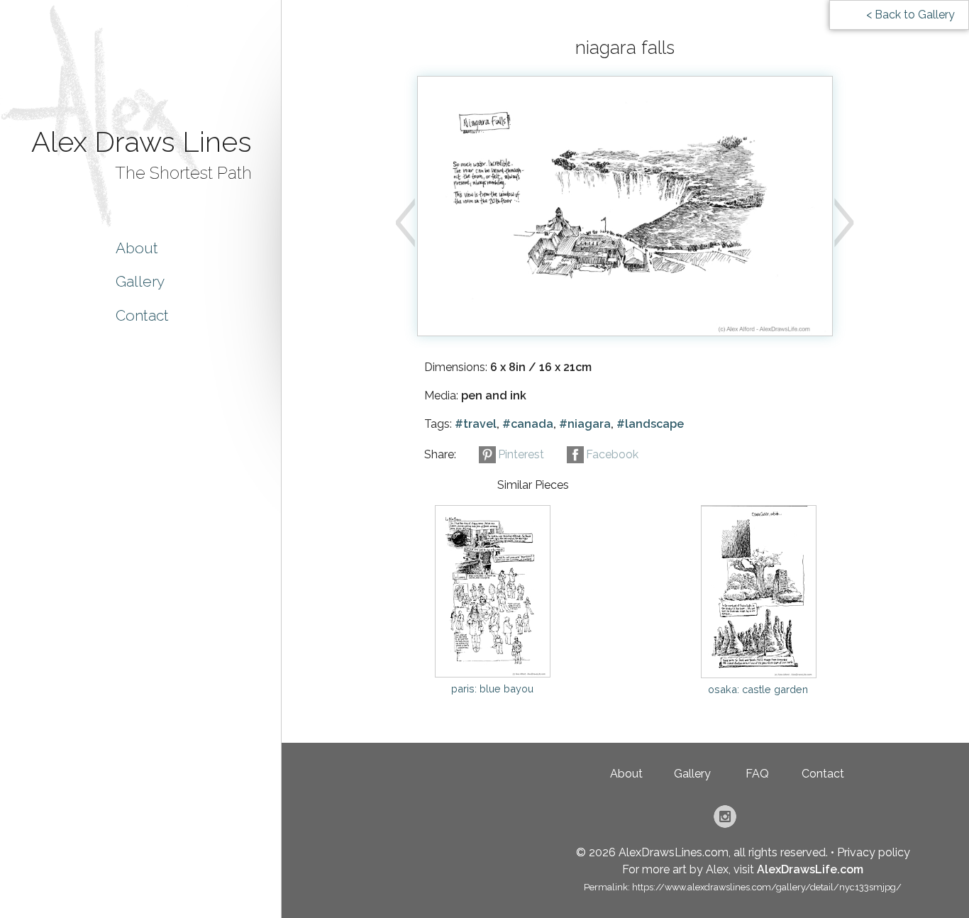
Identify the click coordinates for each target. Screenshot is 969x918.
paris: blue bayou (492, 688)
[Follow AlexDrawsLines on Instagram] (725, 824)
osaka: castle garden (758, 689)
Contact (142, 315)
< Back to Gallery (910, 14)
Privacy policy (873, 852)
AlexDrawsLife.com (810, 869)
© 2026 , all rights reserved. (702, 852)
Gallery (140, 281)
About (137, 248)
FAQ (757, 773)
